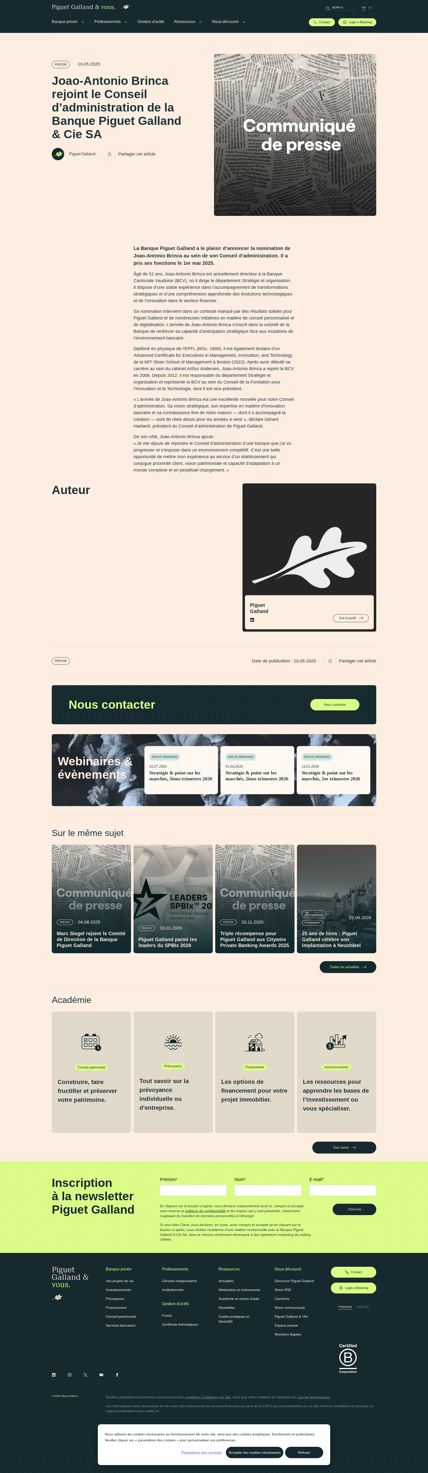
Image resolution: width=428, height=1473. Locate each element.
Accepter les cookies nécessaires (255, 1452)
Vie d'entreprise (314, 914)
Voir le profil (347, 618)
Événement (313, 922)
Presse (61, 64)
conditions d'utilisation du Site (208, 1397)
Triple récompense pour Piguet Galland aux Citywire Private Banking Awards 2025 (254, 939)
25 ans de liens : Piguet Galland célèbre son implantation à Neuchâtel (331, 939)
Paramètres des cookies (201, 1452)
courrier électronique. (313, 1397)
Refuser (304, 1452)
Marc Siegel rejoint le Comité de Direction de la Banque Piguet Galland (91, 939)
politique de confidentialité (205, 1211)
